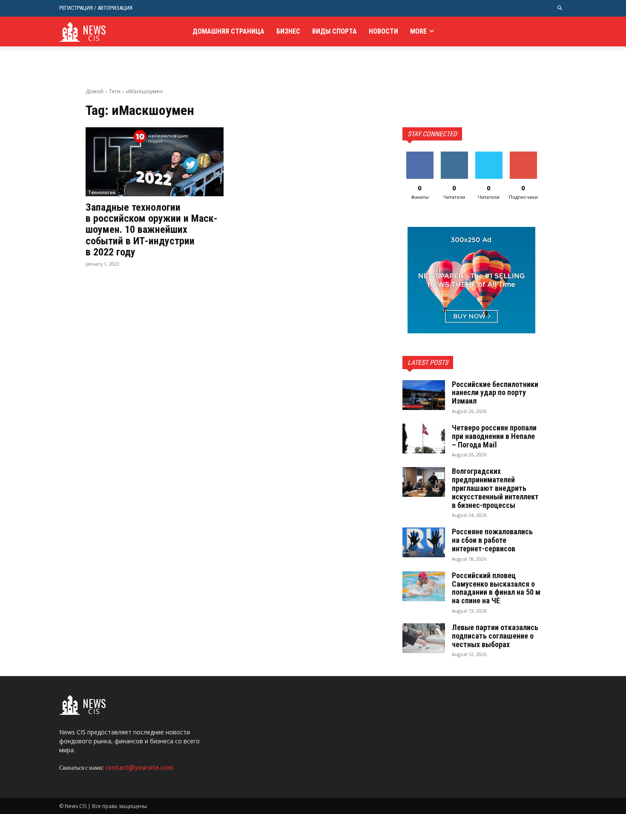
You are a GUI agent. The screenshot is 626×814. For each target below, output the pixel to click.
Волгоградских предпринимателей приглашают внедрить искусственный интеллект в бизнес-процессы (495, 488)
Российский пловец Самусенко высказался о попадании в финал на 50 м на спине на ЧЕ (496, 588)
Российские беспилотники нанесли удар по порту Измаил (495, 393)
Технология (101, 192)
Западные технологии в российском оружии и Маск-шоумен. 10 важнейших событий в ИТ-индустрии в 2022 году (152, 229)
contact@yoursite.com (139, 767)
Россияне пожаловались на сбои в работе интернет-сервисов (492, 540)
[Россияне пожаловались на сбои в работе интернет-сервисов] (423, 542)
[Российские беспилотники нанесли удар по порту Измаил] (423, 395)
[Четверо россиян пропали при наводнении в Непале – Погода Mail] (423, 438)
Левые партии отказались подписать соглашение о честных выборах (495, 636)
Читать (454, 155)
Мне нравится (419, 158)
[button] (560, 8)
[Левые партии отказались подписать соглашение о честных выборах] (423, 638)
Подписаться (525, 155)
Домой (94, 91)
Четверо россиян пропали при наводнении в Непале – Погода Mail (494, 436)
